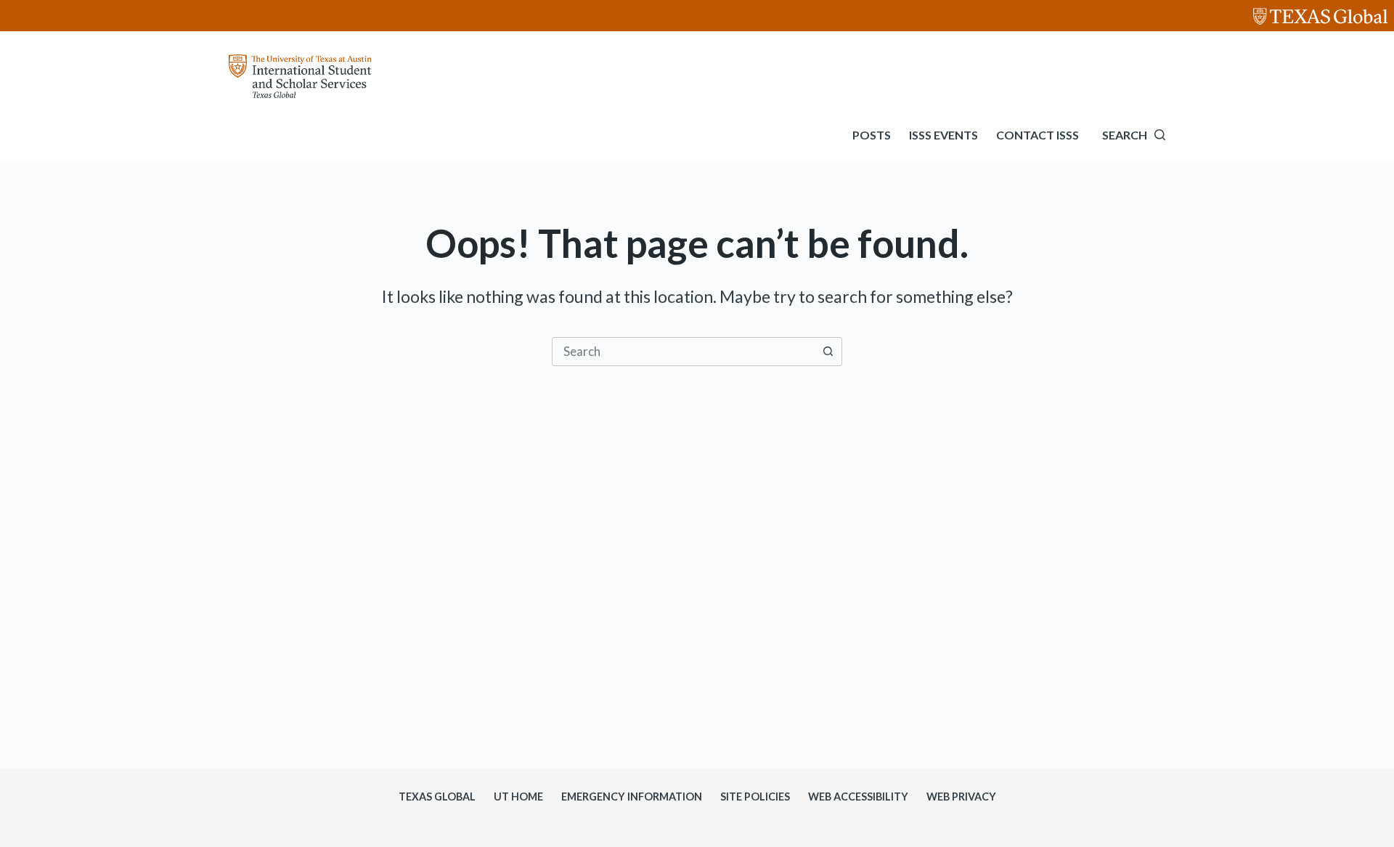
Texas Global (437, 796)
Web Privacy (961, 796)
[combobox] (683, 351)
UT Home (518, 796)
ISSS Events (943, 135)
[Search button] (827, 351)
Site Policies (755, 796)
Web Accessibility (858, 796)
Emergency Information (631, 796)
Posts (871, 135)
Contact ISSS (1037, 135)
